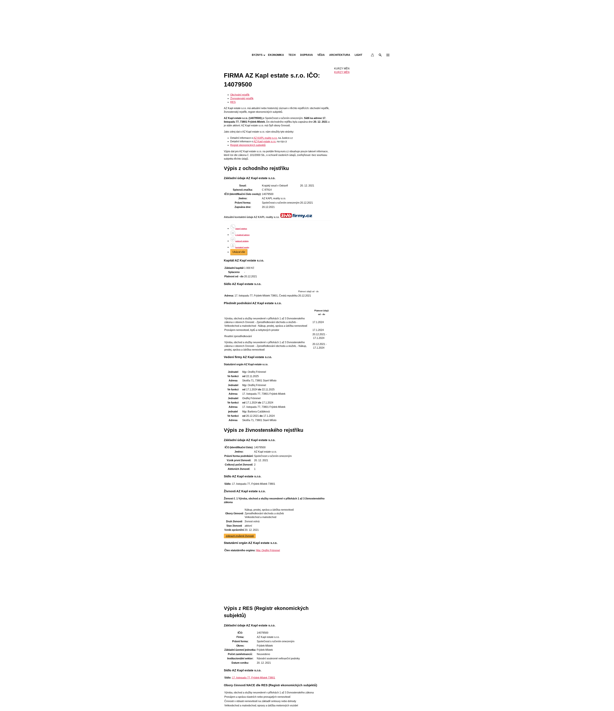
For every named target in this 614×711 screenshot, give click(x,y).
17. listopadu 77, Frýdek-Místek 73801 (253, 677)
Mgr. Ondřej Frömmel (268, 550)
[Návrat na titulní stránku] (307, 48)
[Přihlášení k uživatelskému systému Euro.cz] (372, 55)
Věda (321, 55)
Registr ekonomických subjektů (248, 145)
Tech (292, 55)
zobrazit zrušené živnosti (240, 536)
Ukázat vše (238, 252)
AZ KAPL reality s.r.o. (265, 138)
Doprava (306, 55)
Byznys (257, 55)
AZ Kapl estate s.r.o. (264, 141)
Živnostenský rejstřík (241, 98)
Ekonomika (276, 55)
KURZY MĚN (342, 72)
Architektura (339, 55)
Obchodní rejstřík (239, 94)
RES (233, 102)
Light (358, 55)
